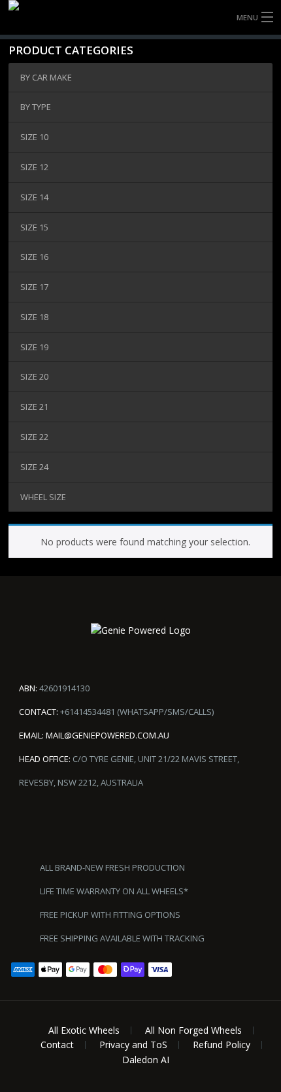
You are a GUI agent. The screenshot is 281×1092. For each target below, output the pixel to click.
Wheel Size (43, 497)
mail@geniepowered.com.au (107, 735)
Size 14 (34, 197)
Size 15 (34, 227)
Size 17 (34, 287)
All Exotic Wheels (84, 1030)
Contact (57, 1044)
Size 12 (34, 167)
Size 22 (34, 437)
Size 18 (34, 317)
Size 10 (34, 137)
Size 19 (34, 347)
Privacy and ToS (133, 1044)
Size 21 (34, 406)
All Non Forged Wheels (193, 1030)
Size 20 (34, 376)
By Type (35, 107)
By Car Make (46, 77)
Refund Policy (221, 1044)
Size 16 (34, 257)
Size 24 (34, 467)
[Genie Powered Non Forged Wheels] (140, 17)
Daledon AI (145, 1059)
